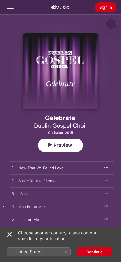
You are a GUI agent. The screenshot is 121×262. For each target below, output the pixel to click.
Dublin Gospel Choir (60, 125)
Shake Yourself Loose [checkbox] (37, 181)
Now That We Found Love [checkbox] (41, 168)
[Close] (9, 234)
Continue (94, 252)
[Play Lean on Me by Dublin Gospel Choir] (12, 219)
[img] (60, 7)
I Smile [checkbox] (24, 193)
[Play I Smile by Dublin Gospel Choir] (12, 193)
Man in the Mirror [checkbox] (33, 206)
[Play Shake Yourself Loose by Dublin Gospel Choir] (12, 180)
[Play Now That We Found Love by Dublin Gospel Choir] (12, 167)
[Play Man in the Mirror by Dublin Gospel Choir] (12, 206)
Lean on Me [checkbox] (28, 219)
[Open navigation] (10, 7)
